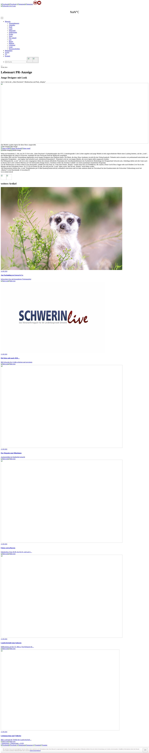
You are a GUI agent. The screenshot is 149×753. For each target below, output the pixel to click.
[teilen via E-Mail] (25, 148)
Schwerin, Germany (74, 12)
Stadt (10, 27)
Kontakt (7, 56)
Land (10, 29)
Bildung (11, 43)
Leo (10, 40)
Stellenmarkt (13, 32)
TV (6, 54)
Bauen (11, 41)
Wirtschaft (12, 30)
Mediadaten (8, 50)
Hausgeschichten (14, 49)
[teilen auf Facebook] (15, 148)
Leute (11, 47)
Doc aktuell (12, 38)
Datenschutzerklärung (35, 750)
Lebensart (12, 45)
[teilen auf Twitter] (5, 148)
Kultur (11, 34)
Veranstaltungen (14, 23)
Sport (10, 36)
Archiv (7, 52)
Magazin (7, 21)
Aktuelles (12, 25)
